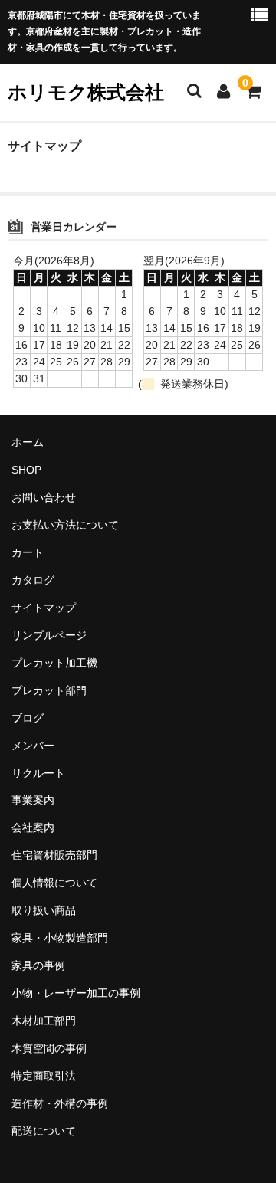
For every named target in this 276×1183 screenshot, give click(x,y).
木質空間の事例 (49, 1048)
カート (28, 552)
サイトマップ (44, 607)
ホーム (28, 442)
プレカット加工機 (54, 663)
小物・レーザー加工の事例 (76, 993)
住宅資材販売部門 (54, 855)
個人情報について (54, 883)
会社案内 (33, 827)
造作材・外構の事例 (60, 1103)
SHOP (26, 470)
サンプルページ (49, 635)
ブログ (28, 718)
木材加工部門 (44, 1020)
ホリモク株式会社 (86, 92)
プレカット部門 (49, 690)
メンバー (33, 745)
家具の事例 (38, 965)
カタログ (33, 580)
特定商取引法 (44, 1076)
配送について (44, 1131)
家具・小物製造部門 (60, 938)
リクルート (38, 773)
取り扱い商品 (44, 910)
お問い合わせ (44, 497)
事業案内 (33, 800)
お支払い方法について (65, 525)
